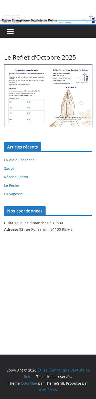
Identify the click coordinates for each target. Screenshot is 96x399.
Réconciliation (16, 176)
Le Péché (11, 185)
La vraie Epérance (19, 159)
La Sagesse (13, 193)
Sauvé (9, 168)
